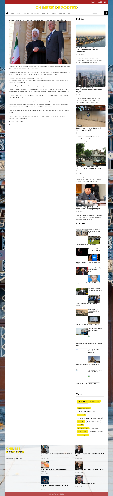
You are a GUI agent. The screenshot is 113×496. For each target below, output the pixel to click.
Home (7, 13)
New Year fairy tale (95, 431)
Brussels (80, 425)
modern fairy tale (82, 435)
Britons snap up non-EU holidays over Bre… (93, 311)
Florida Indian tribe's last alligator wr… (95, 370)
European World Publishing (85, 411)
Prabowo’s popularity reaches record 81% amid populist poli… (88, 208)
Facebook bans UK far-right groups (87, 324)
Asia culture (81, 414)
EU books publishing (83, 408)
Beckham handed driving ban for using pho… (95, 290)
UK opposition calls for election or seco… (94, 269)
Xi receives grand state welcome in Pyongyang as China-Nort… (87, 49)
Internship (89, 425)
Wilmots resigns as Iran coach (85, 483)
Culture (62, 13)
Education (45, 13)
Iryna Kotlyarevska (83, 428)
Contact (8, 2)
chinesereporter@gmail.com (14, 458)
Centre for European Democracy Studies (89, 418)
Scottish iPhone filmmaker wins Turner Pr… (93, 351)
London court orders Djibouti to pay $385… (95, 330)
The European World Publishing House (88, 401)
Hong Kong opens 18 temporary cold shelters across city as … (89, 90)
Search (106, 13)
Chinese (56, 7)
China (18, 13)
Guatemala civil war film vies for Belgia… (94, 249)
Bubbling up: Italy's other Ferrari (86, 383)
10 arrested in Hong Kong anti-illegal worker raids (88, 129)
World (54, 13)
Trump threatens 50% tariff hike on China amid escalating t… (88, 168)
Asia (12, 13)
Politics (26, 13)
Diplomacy (35, 13)
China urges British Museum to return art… (94, 231)
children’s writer (82, 431)
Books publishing (82, 404)
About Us (13, 2)
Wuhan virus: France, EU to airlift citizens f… (90, 469)
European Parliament (93, 421)
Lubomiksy (95, 428)
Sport (70, 13)
